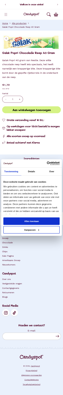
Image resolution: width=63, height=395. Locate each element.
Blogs (5, 297)
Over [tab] (51, 171)
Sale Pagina (8, 256)
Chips (4, 251)
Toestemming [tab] (11, 171)
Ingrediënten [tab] (31, 158)
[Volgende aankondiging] (57, 4)
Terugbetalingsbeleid (31, 384)
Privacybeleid (31, 371)
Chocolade (7, 242)
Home (5, 23)
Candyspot (35, 366)
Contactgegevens (10, 288)
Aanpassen (30, 229)
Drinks (5, 247)
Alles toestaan (31, 221)
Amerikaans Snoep (11, 260)
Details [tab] (31, 171)
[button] (6, 14)
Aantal (5, 93)
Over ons (6, 279)
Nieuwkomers (8, 264)
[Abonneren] (57, 336)
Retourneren (8, 292)
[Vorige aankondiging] (5, 4)
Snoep (5, 238)
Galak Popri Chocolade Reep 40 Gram (21, 27)
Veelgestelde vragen (12, 283)
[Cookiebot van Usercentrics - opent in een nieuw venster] (47, 163)
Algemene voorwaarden (31, 375)
